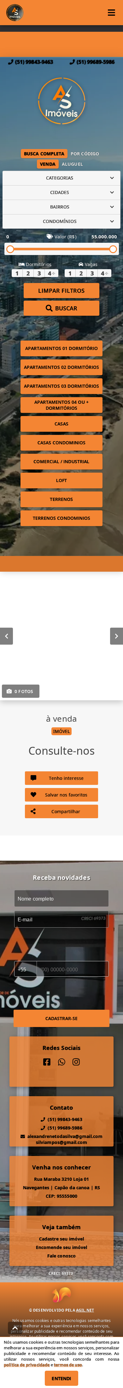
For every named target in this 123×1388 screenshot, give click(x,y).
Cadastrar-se (61, 1018)
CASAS (61, 424)
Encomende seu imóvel (61, 1247)
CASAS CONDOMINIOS (62, 443)
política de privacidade (27, 1365)
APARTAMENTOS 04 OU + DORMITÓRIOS (61, 405)
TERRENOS (61, 499)
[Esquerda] (6, 635)
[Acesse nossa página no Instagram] (76, 1062)
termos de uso (68, 1365)
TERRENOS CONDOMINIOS (61, 518)
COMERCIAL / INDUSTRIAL (61, 461)
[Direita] (116, 635)
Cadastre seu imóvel (61, 1239)
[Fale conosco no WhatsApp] (61, 1062)
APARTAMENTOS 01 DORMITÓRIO (61, 348)
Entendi (61, 1378)
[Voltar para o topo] (15, 1328)
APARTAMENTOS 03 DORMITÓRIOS (61, 386)
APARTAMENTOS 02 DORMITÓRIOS (61, 367)
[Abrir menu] (111, 12)
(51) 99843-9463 (34, 61)
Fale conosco (61, 1256)
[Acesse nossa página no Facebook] (46, 1062)
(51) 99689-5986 (95, 61)
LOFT (61, 480)
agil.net (85, 1310)
